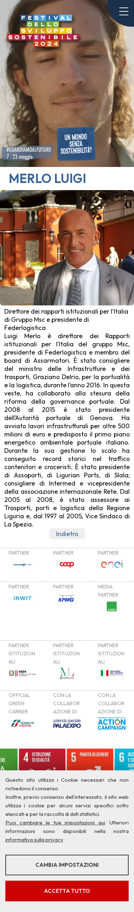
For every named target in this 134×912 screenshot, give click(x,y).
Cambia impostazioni (67, 864)
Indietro (67, 534)
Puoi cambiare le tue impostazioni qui (55, 822)
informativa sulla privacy (34, 839)
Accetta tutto (67, 890)
